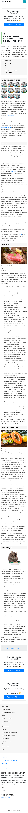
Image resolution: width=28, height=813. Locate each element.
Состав (7, 66)
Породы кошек (6, 741)
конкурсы (5, 715)
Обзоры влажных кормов (12, 648)
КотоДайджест (6, 721)
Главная (4, 757)
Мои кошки (5, 726)
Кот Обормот (7, 1)
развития (14, 171)
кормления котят (6, 127)
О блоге (4, 763)
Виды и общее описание (12, 64)
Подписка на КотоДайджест (10, 760)
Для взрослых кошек (11, 70)
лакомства (11, 115)
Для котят (8, 68)
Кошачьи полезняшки (8, 724)
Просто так (5, 744)
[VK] (9, 797)
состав (20, 234)
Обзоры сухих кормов (8, 735)
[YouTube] (4, 797)
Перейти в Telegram (14, 24)
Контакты (5, 766)
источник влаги (21, 402)
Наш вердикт (9, 72)
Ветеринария (6, 709)
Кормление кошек (7, 718)
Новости (4, 729)
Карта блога (5, 769)
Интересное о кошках (8, 712)
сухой (19, 111)
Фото (3, 749)
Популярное (5, 738)
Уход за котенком (7, 746)
